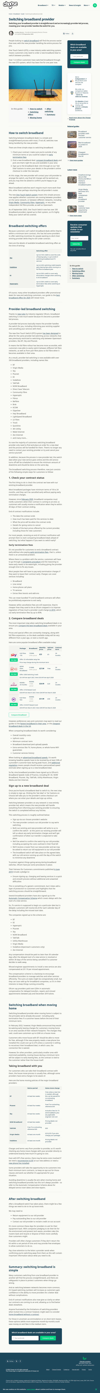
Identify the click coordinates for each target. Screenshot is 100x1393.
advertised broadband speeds (35, 757)
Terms (90, 1369)
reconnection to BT (25, 1160)
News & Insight (75, 5)
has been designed (50, 333)
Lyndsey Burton (19, 32)
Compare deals (48, 1338)
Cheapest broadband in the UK (83, 154)
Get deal (14, 660)
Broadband (42, 5)
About (47, 1369)
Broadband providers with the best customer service (84, 134)
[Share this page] (72, 33)
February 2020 (27, 499)
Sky (11, 258)
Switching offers (78, 271)
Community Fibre (27, 202)
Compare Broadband (19, 715)
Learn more (31, 1389)
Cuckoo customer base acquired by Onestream (83, 209)
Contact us (66, 1369)
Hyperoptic (40, 202)
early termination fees (39, 552)
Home (10, 14)
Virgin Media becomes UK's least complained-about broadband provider (83, 195)
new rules (21, 314)
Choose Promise (56, 1369)
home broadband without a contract (24, 1314)
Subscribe (76, 244)
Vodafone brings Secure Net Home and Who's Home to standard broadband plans (84, 180)
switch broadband (31, 40)
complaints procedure (31, 562)
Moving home (36, 117)
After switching (78, 276)
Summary (51, 114)
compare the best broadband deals (33, 625)
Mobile (61, 5)
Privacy (84, 1369)
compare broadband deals (47, 160)
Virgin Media (14, 202)
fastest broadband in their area (33, 723)
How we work (75, 1369)
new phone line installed (19, 1163)
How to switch (36, 109)
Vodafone (13, 267)
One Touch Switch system (27, 195)
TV (53, 5)
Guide (22, 14)
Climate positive (85, 1362)
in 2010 (52, 610)
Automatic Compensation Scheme (23, 898)
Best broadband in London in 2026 (84, 145)
